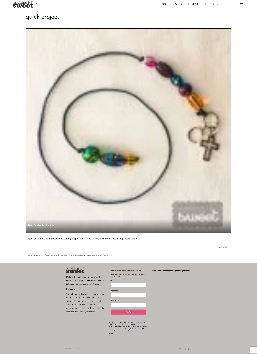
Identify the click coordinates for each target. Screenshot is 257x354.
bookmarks (68, 255)
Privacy (95, 284)
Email (113, 281)
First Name (115, 290)
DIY (206, 4)
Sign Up (128, 312)
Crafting (37, 255)
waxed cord (105, 255)
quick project (96, 255)
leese (42, 230)
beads (53, 255)
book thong (59, 255)
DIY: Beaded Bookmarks (41, 225)
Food (164, 4)
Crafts (177, 4)
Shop (215, 4)
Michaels (88, 255)
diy (73, 255)
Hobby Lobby (79, 255)
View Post (221, 247)
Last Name (115, 300)
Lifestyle (193, 4)
